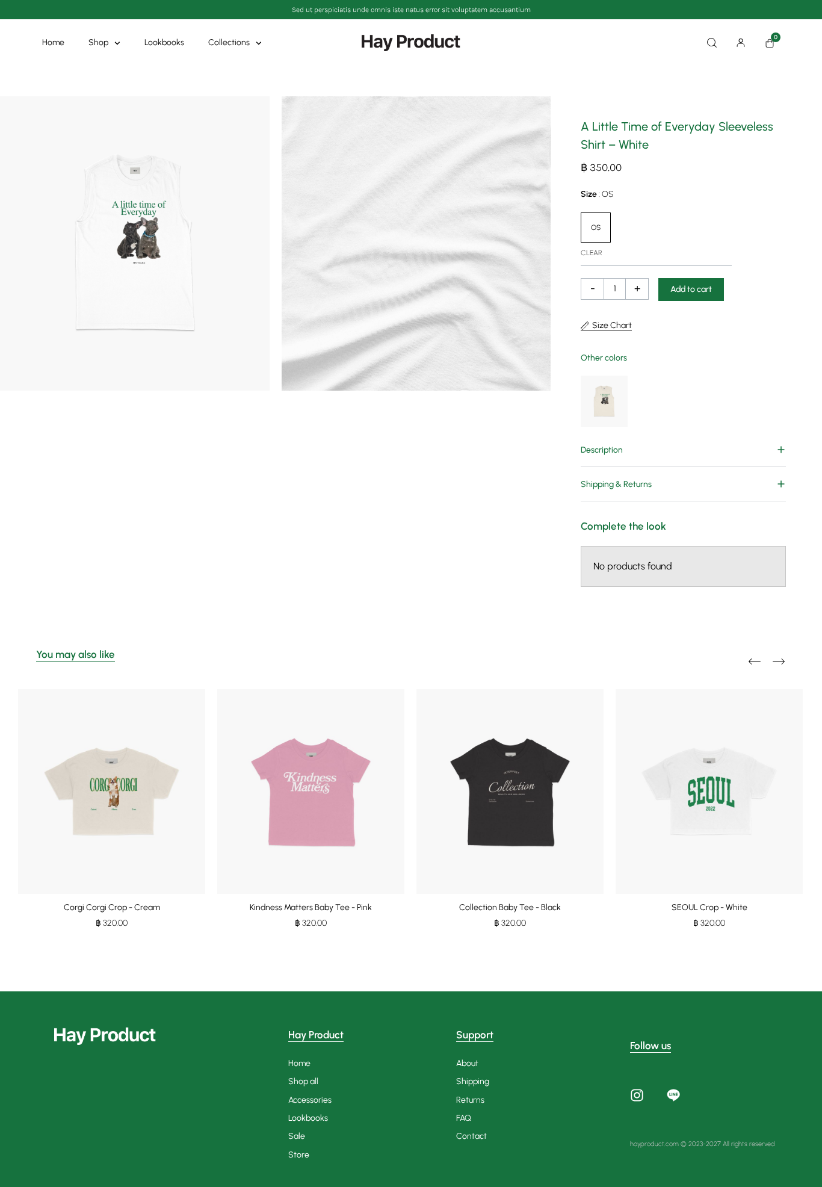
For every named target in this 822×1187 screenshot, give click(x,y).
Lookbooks (164, 42)
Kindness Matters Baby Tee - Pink (311, 907)
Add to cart (691, 289)
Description (602, 450)
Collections (229, 42)
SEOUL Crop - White (709, 907)
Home (53, 42)
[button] (683, 450)
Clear (591, 253)
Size (597, 194)
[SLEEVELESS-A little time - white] (135, 243)
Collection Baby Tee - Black (510, 907)
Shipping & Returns (616, 484)
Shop (98, 42)
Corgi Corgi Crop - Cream (112, 907)
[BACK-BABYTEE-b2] (416, 243)
